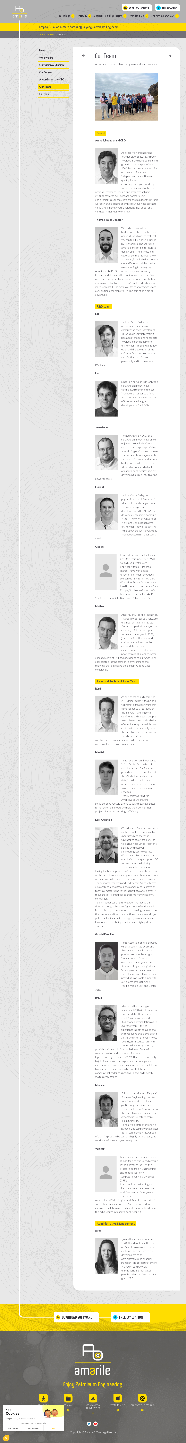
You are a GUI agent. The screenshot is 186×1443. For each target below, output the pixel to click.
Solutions (64, 16)
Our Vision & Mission (51, 65)
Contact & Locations (163, 16)
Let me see (33, 1428)
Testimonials (136, 16)
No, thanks (13, 1428)
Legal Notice (109, 1432)
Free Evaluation (169, 7)
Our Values (45, 72)
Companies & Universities (108, 16)
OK (53, 1428)
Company (82, 16)
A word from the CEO (51, 79)
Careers (44, 94)
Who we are (46, 57)
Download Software (139, 7)
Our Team (45, 86)
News (42, 50)
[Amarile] (19, 11)
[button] (6, 1438)
